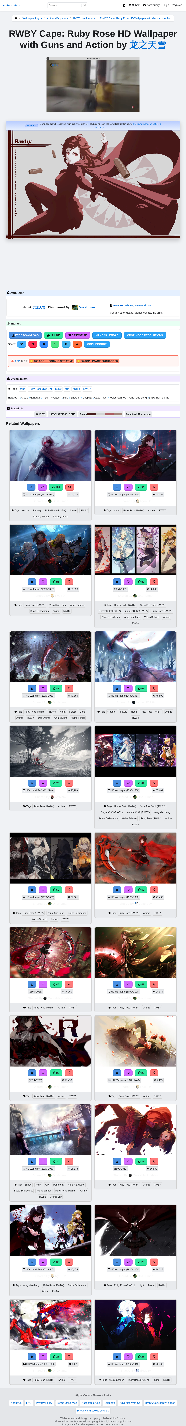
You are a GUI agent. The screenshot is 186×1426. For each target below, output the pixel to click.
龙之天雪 (147, 45)
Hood (134, 712)
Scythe (123, 712)
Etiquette (110, 1402)
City (47, 1184)
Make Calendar (107, 335)
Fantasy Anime (60, 516)
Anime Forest (78, 718)
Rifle (65, 397)
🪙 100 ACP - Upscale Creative (51, 361)
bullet (58, 388)
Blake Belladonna (158, 397)
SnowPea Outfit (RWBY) (152, 605)
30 (57, 1161)
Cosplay (87, 397)
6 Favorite (79, 335)
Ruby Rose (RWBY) (40, 388)
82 (142, 581)
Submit (135, 5)
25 (142, 1072)
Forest (72, 712)
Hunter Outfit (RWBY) (125, 605)
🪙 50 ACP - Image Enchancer (97, 361)
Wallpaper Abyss (32, 18)
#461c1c (91, 414)
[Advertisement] (93, 264)
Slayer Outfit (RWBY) (110, 611)
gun (67, 388)
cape (22, 388)
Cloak (24, 397)
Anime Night (60, 718)
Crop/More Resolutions (145, 335)
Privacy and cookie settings (93, 1410)
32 (57, 1262)
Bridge (28, 1184)
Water (38, 1184)
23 (142, 1262)
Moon (116, 510)
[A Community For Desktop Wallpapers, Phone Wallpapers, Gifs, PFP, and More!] (16, 18)
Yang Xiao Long (137, 397)
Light (141, 1285)
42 (142, 984)
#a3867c (118, 414)
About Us (16, 1402)
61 (142, 783)
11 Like (55, 335)
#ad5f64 (109, 414)
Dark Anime (44, 718)
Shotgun (75, 397)
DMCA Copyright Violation (160, 1402)
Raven (52, 712)
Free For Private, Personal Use (132, 305)
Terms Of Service (67, 1402)
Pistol (45, 397)
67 (142, 688)
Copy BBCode (97, 344)
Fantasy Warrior (41, 516)
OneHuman (86, 307)
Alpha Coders (11, 5)
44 (57, 984)
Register (177, 5)
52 (57, 889)
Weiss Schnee (117, 397)
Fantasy (37, 510)
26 (142, 1356)
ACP (17, 361)
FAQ (28, 1402)
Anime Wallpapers (58, 18)
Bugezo (145, 1370)
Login (166, 5)
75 (57, 783)
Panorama (58, 1184)
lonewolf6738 (145, 702)
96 (142, 487)
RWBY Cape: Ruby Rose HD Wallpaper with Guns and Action (135, 18)
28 (57, 1072)
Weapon (56, 397)
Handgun (34, 397)
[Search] (84, 5)
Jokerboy (145, 903)
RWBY (87, 388)
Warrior (25, 510)
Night (62, 712)
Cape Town (100, 397)
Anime (76, 388)
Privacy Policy (44, 1402)
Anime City (56, 1197)
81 (57, 581)
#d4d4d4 (100, 414)
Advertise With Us (130, 1402)
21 (57, 1356)
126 (57, 487)
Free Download (27, 335)
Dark (82, 712)
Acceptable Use (91, 1402)
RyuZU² (145, 501)
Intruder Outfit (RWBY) (136, 611)
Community (153, 5)
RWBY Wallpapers (84, 18)
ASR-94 (60, 797)
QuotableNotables (60, 998)
